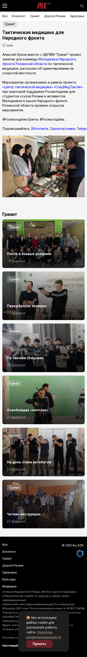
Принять (39, 644)
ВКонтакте (39, 129)
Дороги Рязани (54, 16)
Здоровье (77, 16)
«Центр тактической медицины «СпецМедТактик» (42, 87)
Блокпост (19, 16)
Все (4, 16)
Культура (9, 579)
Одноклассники (62, 129)
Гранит (35, 16)
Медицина (9, 586)
